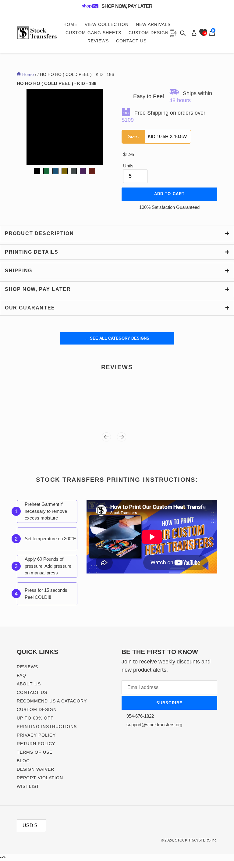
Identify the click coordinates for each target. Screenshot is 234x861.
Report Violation (40, 777)
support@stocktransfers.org (153, 724)
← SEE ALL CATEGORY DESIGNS (117, 338)
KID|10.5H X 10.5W (157, 136)
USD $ (30, 825)
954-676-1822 (139, 716)
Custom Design (37, 709)
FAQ (21, 675)
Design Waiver (35, 769)
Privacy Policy (36, 735)
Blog (23, 760)
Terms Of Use (34, 752)
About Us (29, 683)
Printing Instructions (47, 726)
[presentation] (109, 438)
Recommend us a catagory (52, 700)
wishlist (28, 786)
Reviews (27, 666)
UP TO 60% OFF (35, 718)
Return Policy (36, 743)
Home (27, 74)
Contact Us (32, 692)
